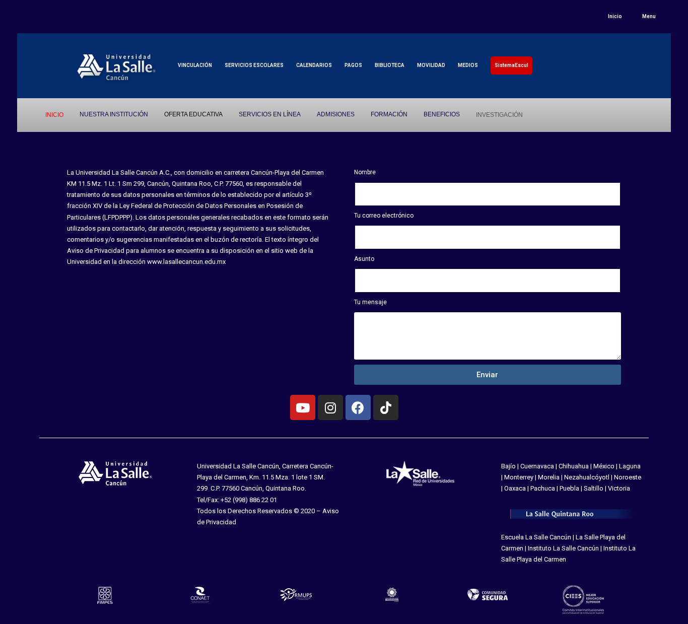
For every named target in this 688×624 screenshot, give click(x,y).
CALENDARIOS (314, 65)
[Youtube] (302, 407)
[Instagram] (330, 407)
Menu (649, 16)
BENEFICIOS (442, 114)
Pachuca (542, 488)
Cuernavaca (537, 466)
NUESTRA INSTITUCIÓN (114, 114)
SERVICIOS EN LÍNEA (270, 114)
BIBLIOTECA (389, 65)
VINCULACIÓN (195, 65)
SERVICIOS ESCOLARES (254, 65)
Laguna (630, 466)
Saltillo (593, 488)
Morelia (549, 477)
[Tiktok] (385, 407)
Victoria (619, 488)
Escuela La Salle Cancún (536, 537)
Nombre (365, 172)
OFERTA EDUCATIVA (193, 114)
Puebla (569, 488)
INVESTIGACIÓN (499, 115)
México (603, 466)
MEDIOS (468, 65)
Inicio (615, 16)
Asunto (364, 258)
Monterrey (518, 477)
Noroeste (627, 477)
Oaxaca (515, 488)
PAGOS (353, 65)
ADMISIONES (336, 114)
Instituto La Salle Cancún (563, 548)
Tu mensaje (370, 302)
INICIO (54, 115)
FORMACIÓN (389, 114)
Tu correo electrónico (384, 215)
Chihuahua (574, 466)
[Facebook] (358, 407)
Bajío (508, 466)
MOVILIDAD (431, 65)
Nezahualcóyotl (586, 477)
